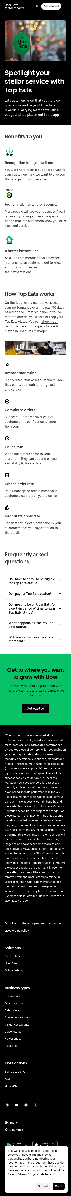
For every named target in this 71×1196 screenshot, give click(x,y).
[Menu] (65, 6)
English (14, 1122)
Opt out (43, 1186)
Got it (58, 1186)
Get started (51, 6)
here (48, 1174)
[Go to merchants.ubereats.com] (14, 6)
